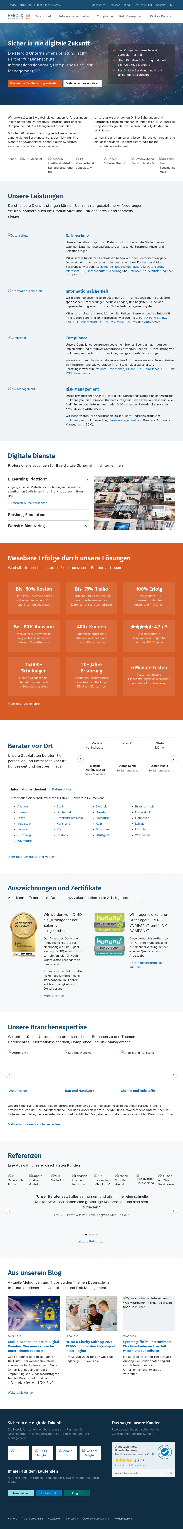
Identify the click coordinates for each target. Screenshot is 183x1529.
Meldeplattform (123, 1518)
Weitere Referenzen (91, 1241)
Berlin (61, 806)
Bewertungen (138, 1465)
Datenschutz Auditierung (104, 271)
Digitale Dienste (160, 16)
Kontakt (161, 4)
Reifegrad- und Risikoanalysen (120, 266)
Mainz (61, 829)
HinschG (132, 369)
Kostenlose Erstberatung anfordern (35, 83)
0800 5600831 (35, 4)
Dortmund (64, 812)
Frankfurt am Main (70, 818)
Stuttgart (102, 835)
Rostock (62, 835)
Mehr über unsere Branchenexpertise (34, 1124)
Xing (75, 1493)
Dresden (101, 812)
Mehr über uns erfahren (82, 83)
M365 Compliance (78, 373)
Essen (21, 818)
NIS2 (157, 317)
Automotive (152, 322)
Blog (127, 4)
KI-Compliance (149, 369)
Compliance (105, 16)
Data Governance (112, 369)
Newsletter (20, 1493)
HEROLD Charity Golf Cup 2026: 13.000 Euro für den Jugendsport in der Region (90, 1346)
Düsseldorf (142, 812)
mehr (169, 1473)
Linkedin (47, 1493)
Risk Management (131, 16)
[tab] (28, 789)
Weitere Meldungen (21, 1392)
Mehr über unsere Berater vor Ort (31, 857)
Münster (141, 829)
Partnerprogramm (32, 1518)
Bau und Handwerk (79, 1091)
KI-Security (107, 322)
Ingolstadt (24, 823)
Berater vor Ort (143, 4)
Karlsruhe (63, 823)
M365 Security (127, 322)
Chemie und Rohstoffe (138, 1091)
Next (174, 758)
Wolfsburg (24, 841)
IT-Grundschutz (87, 322)
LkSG (165, 369)
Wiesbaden (142, 835)
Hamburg (102, 818)
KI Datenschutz (154, 266)
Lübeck (22, 829)
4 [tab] (97, 1234)
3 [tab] (93, 1234)
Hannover (142, 818)
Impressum (72, 1518)
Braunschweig (144, 806)
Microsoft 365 (75, 271)
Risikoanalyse (75, 420)
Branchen (114, 4)
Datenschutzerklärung (96, 1518)
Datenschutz (44, 16)
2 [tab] (90, 1234)
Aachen (22, 806)
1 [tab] (86, 1234)
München (102, 829)
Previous (80, 758)
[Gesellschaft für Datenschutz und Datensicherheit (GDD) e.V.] (42, 1453)
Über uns (97, 4)
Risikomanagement (123, 420)
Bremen (22, 812)
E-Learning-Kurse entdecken (27, 503)
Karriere (12, 1518)
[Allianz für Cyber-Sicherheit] (66, 1453)
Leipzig (139, 823)
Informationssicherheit (74, 16)
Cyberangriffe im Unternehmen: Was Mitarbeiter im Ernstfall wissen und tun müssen (147, 1346)
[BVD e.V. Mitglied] (90, 1453)
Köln (99, 823)
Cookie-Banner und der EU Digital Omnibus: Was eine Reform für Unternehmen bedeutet (33, 1346)
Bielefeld (101, 806)
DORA (148, 317)
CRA (139, 317)
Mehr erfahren (54, 995)
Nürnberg (24, 835)
